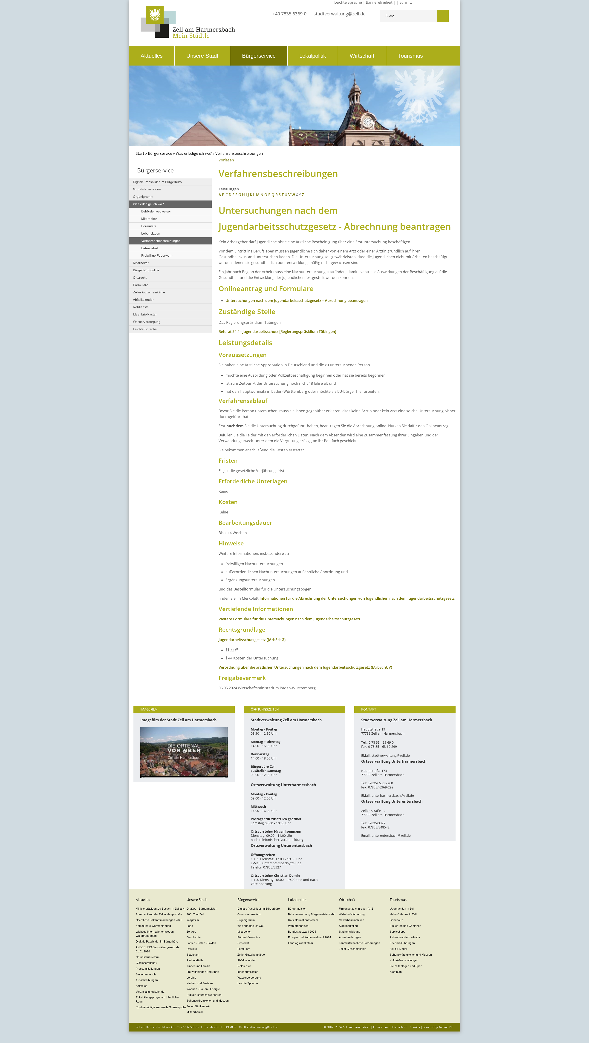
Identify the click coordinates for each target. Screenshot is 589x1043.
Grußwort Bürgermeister (202, 908)
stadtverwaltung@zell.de (340, 14)
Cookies (415, 1027)
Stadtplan (193, 954)
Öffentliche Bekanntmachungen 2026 (159, 920)
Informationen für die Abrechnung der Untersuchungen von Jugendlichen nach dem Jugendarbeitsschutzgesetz (357, 598)
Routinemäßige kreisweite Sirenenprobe (161, 1007)
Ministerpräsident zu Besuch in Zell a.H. (160, 908)
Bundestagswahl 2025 (302, 931)
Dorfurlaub (396, 920)
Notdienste (141, 307)
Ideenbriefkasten (145, 314)
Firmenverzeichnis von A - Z (356, 908)
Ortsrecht (140, 277)
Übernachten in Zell (402, 908)
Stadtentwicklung (349, 931)
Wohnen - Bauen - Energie (203, 989)
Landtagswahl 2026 (300, 943)
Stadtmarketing (348, 926)
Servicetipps (397, 931)
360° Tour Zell (195, 914)
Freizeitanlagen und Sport (203, 972)
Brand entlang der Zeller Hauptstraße (159, 914)
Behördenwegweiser (156, 211)
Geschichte (194, 937)
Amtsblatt (141, 986)
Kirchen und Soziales (200, 983)
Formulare (148, 226)
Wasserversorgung (146, 322)
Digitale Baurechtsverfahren (204, 995)
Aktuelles (152, 56)
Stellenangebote (146, 974)
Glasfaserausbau (146, 963)
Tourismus (410, 56)
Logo (190, 926)
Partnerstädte (195, 960)
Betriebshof (149, 248)
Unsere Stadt (202, 56)
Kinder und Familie (198, 966)
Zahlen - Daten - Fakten (201, 943)
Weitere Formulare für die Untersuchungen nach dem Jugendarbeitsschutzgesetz (290, 619)
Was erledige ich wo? (194, 153)
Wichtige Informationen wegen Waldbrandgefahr (155, 933)
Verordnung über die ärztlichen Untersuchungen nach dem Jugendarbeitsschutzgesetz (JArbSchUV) (305, 667)
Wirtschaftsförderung (352, 914)
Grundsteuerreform (147, 189)
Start (140, 153)
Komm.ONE (446, 1027)
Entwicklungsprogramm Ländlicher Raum (157, 999)
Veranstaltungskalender (150, 991)
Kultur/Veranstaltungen (404, 960)
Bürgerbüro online (146, 270)
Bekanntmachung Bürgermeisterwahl (311, 914)
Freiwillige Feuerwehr (157, 255)
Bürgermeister (297, 908)
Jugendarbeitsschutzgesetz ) (252, 639)
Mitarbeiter (149, 219)
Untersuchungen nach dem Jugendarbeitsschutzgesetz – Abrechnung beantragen (296, 300)
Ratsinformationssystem (303, 920)
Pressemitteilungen (148, 968)
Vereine (191, 977)
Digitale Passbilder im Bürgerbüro (157, 182)
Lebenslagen (150, 233)
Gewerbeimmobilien (351, 920)
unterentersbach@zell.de (281, 863)
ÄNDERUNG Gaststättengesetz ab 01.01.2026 (157, 949)
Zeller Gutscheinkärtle (149, 292)
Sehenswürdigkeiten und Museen (208, 1000)
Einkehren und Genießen (405, 926)
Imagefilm (193, 920)
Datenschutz (399, 1027)
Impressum (380, 1027)
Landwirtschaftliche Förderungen (359, 943)
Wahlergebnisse (298, 926)
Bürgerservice (259, 56)
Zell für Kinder (398, 949)
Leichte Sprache (145, 329)
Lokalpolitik (312, 56)
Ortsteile (192, 949)
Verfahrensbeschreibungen (161, 241)
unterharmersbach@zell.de (393, 795)
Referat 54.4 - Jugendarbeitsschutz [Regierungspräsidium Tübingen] (277, 331)
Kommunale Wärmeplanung (153, 926)
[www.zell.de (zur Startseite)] (187, 36)
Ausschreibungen (147, 980)
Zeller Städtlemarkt (198, 1006)
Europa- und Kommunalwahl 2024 (309, 937)
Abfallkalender (143, 299)
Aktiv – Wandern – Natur (405, 937)
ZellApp (191, 931)
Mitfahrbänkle (195, 1012)
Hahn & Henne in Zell (403, 914)
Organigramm (143, 196)
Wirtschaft (362, 56)
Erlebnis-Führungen (402, 943)
